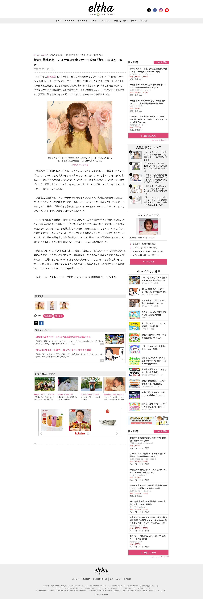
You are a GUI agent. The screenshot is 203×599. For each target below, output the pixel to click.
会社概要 (86, 579)
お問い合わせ (115, 579)
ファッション (105, 20)
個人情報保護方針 (100, 579)
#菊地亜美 (48, 316)
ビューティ (82, 20)
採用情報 (127, 579)
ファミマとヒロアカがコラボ (145, 247)
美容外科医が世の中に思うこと (146, 255)
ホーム (36, 55)
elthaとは (76, 579)
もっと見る (150, 261)
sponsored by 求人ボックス (160, 140)
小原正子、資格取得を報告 (144, 244)
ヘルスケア (69, 20)
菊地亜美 (51, 77)
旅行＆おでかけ (121, 20)
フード (94, 20)
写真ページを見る (80, 165)
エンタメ (44, 55)
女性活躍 (143, 20)
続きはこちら (150, 135)
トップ (58, 20)
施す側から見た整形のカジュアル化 (148, 251)
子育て (134, 20)
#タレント (58, 316)
